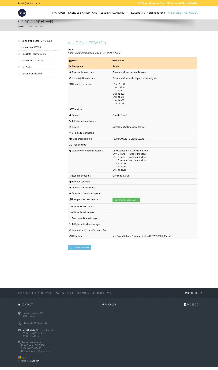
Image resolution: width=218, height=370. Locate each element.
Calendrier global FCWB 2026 (36, 40)
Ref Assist (26, 67)
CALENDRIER (175, 12)
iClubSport (34, 360)
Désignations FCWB (31, 73)
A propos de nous (156, 12)
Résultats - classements (33, 53)
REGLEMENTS (137, 12)
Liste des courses (81, 247)
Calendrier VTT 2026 (32, 60)
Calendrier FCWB (32, 47)
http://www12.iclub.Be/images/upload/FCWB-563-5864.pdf (142, 236)
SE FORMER (191, 12)
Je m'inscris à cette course (126, 199)
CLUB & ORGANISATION (113, 12)
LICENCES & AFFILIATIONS (82, 12)
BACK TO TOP (191, 292)
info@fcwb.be (29, 329)
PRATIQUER (58, 12)
